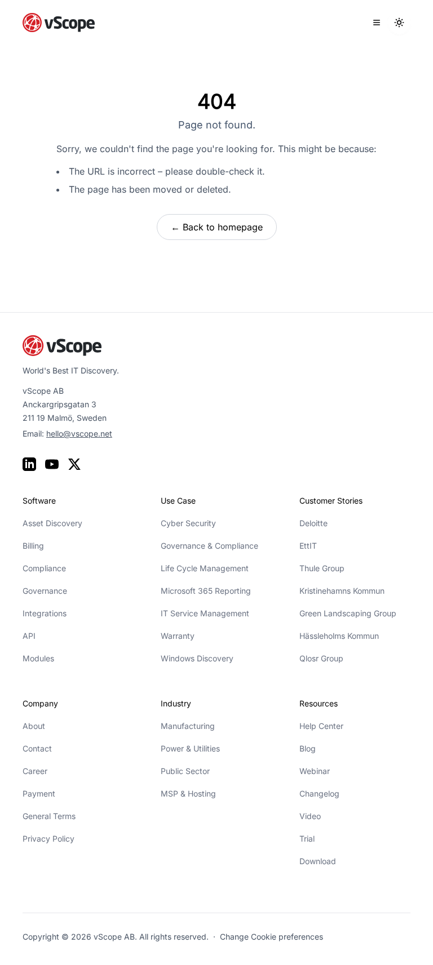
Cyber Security (188, 523)
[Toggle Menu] (376, 22)
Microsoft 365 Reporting (206, 590)
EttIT (308, 545)
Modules (38, 658)
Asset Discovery (52, 523)
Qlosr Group (321, 658)
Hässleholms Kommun (339, 636)
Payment (39, 793)
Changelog (319, 793)
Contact (37, 748)
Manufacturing (188, 726)
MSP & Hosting (188, 793)
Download (317, 861)
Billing (33, 545)
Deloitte (313, 523)
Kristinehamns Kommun (342, 590)
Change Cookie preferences (271, 936)
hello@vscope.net (79, 433)
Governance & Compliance (209, 545)
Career (35, 771)
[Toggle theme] (399, 22)
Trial (307, 838)
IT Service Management (205, 613)
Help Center (321, 726)
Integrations (45, 613)
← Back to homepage (217, 227)
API (29, 636)
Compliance (44, 568)
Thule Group (321, 568)
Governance (45, 590)
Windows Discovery (197, 658)
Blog (307, 748)
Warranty (178, 636)
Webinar (314, 771)
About (34, 726)
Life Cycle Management (205, 568)
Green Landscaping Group (347, 613)
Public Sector (185, 771)
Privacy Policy (48, 838)
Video (310, 816)
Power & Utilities (190, 748)
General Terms (49, 816)
